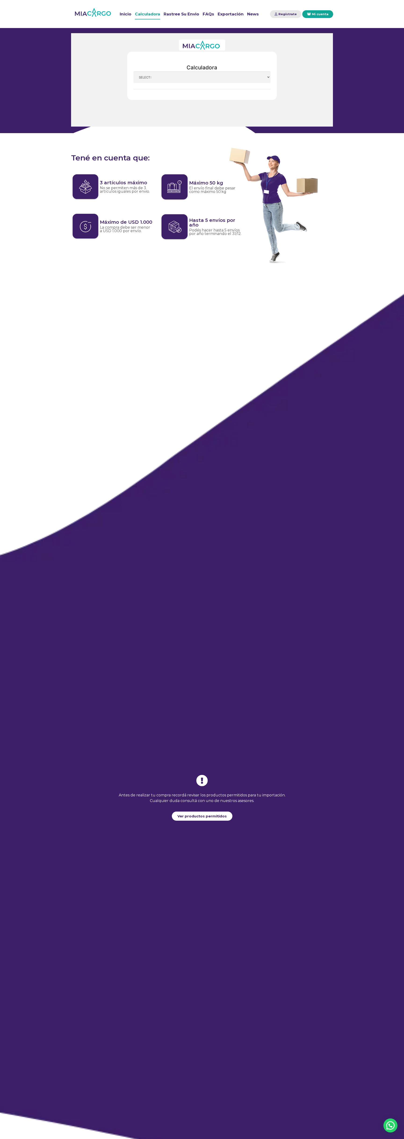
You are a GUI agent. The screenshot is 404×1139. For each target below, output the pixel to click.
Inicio (125, 14)
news (253, 14)
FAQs (208, 14)
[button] (285, 14)
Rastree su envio (181, 14)
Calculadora (147, 14)
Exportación (231, 14)
